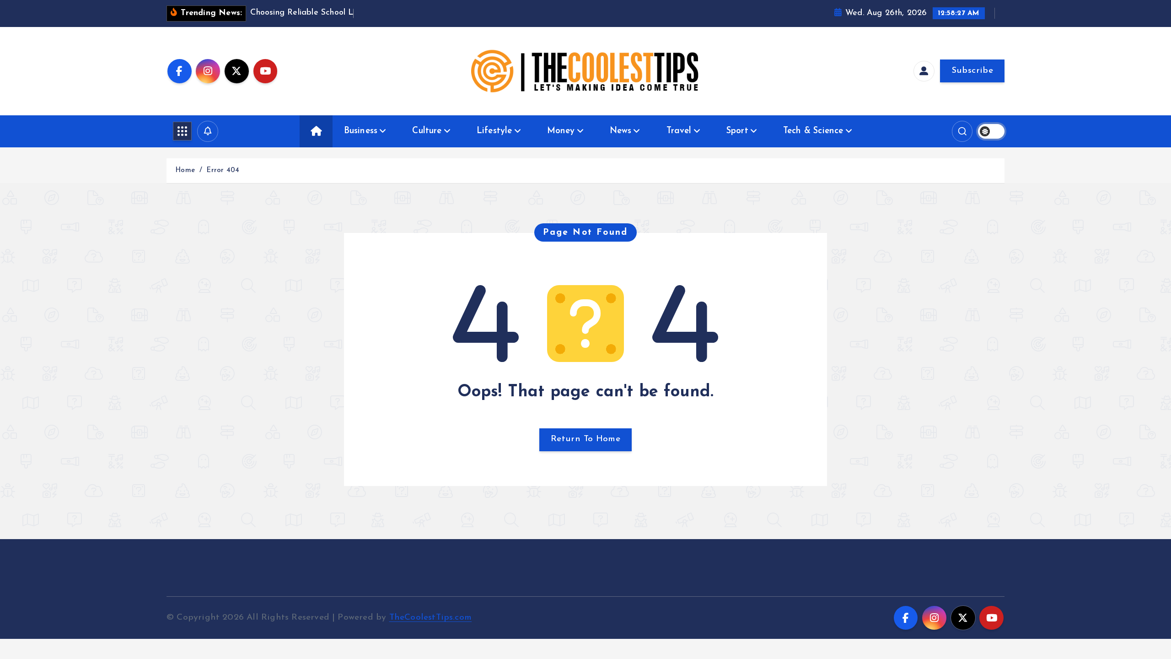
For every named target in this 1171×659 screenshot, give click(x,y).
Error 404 (222, 170)
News (621, 131)
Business (361, 131)
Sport (737, 131)
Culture (426, 131)
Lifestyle (494, 131)
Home (185, 170)
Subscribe (972, 70)
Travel (679, 131)
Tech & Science (813, 131)
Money (561, 131)
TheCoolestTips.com (430, 617)
